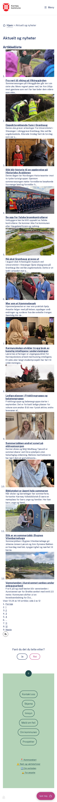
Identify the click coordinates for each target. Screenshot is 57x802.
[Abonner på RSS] (5, 634)
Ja (22, 656)
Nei (35, 656)
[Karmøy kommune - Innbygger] (12, 7)
